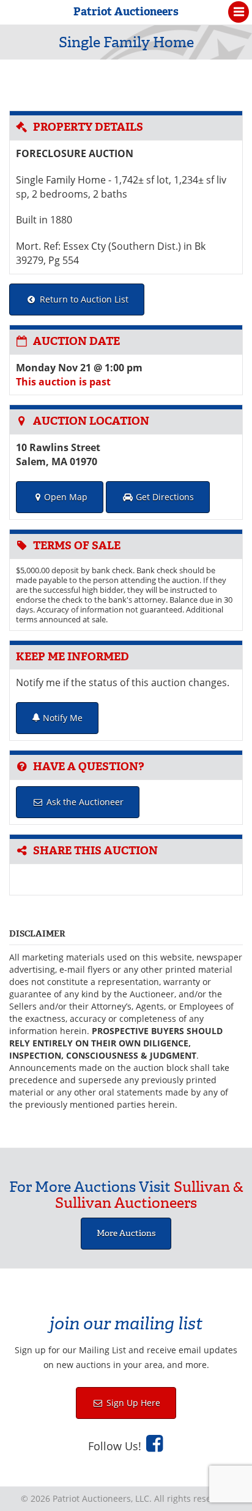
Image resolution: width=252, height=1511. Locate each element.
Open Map (65, 497)
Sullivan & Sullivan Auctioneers (149, 1195)
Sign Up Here (132, 1403)
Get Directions (163, 497)
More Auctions (126, 1233)
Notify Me (61, 718)
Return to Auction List (82, 299)
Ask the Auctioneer (84, 802)
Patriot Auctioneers (126, 11)
